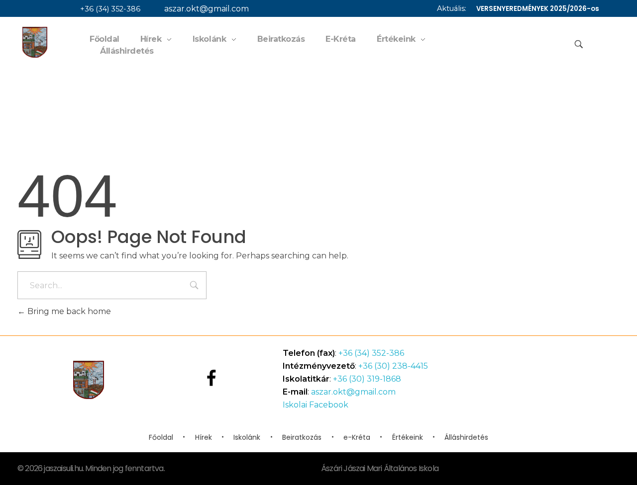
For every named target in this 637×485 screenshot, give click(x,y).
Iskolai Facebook (315, 404)
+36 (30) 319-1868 (367, 379)
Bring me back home (68, 311)
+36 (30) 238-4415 (393, 366)
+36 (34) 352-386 (110, 8)
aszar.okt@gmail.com (206, 8)
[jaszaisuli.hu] (34, 42)
